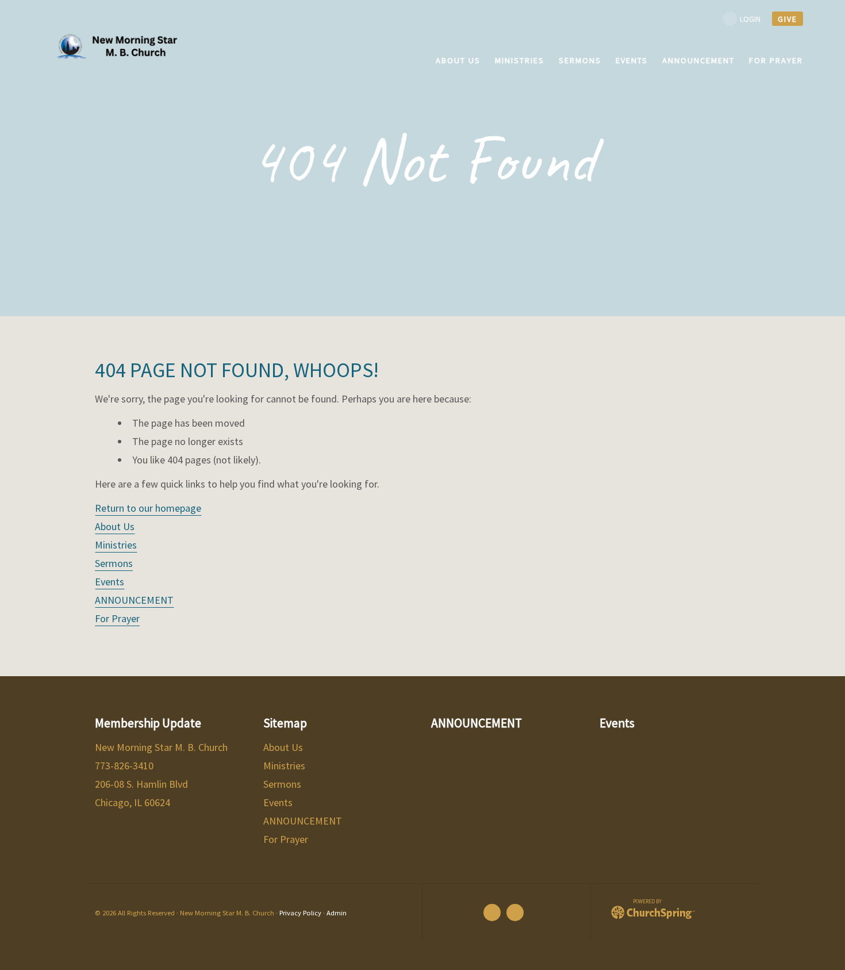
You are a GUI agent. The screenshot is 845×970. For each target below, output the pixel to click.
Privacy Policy (300, 912)
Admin (337, 912)
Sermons (114, 563)
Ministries (116, 544)
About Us (115, 526)
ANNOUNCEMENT (134, 600)
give (787, 19)
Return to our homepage (148, 508)
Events (109, 581)
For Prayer (117, 618)
